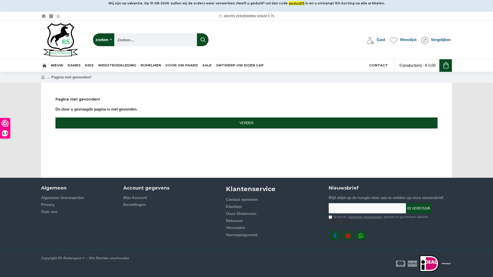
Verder (246, 123)
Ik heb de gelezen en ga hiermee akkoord (381, 217)
